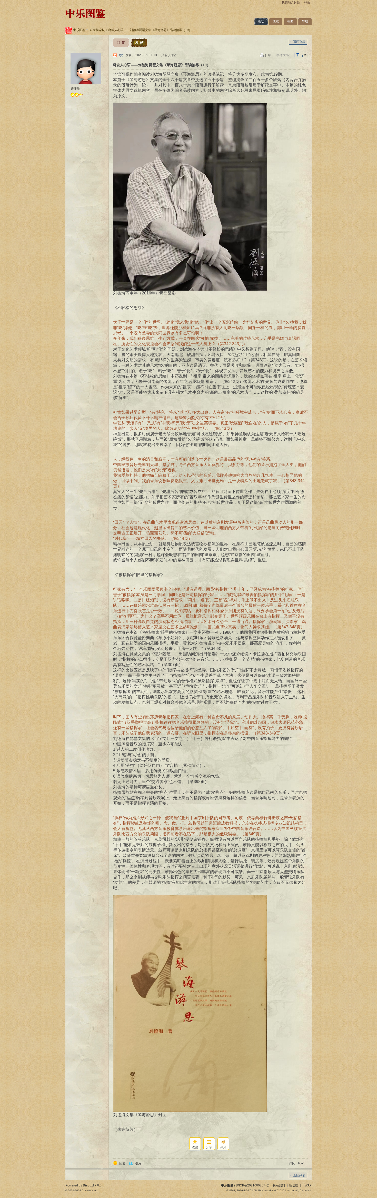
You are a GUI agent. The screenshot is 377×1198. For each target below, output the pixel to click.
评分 (223, 1147)
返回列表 (299, 42)
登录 (307, 2)
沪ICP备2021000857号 (252, 1185)
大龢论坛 (99, 30)
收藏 (195, 1147)
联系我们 (279, 1185)
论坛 (261, 21)
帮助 (290, 21)
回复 (121, 43)
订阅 (292, 1163)
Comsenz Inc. (90, 1190)
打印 (268, 55)
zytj (121, 55)
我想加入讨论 (291, 2)
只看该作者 (169, 55)
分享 (209, 1147)
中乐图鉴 (79, 30)
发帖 (140, 43)
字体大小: (283, 55)
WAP (308, 1185)
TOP (300, 1163)
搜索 (276, 21)
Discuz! (88, 1185)
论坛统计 (295, 1185)
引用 (138, 1163)
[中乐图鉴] (85, 19)
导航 (305, 21)
